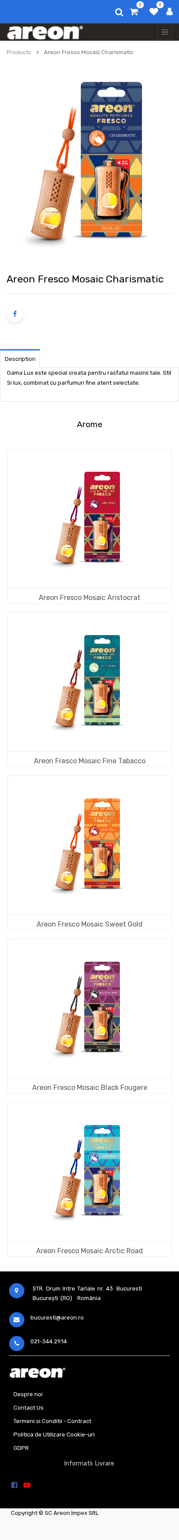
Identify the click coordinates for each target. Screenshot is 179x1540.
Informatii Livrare (89, 1463)
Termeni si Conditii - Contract (52, 1421)
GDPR (21, 1448)
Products (19, 52)
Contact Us (28, 1407)
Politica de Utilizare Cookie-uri (54, 1434)
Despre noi (28, 1394)
